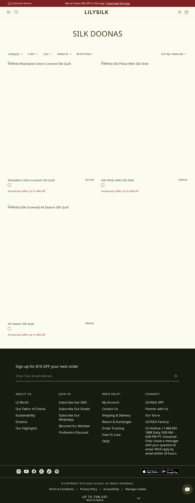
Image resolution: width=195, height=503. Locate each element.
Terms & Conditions (61, 489)
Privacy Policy (88, 489)
